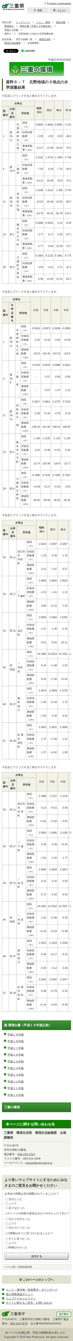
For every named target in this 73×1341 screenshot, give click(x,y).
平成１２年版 (15, 1081)
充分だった (15, 1199)
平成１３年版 (15, 1074)
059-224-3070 (19, 1323)
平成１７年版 (15, 1048)
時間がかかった (18, 1247)
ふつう (13, 1203)
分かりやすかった (19, 1219)
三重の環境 (12, 1107)
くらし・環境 (43, 22)
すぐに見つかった (19, 1238)
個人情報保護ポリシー (19, 1294)
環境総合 (9, 26)
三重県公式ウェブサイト (13, 6)
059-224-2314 (26, 1154)
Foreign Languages (59, 3)
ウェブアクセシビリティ (21, 1298)
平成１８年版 (15, 1041)
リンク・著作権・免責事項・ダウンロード (32, 1289)
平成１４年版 (11, 29)
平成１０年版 (15, 1095)
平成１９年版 (15, 1034)
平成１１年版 (15, 1088)
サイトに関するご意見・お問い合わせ (29, 1302)
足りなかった (17, 1207)
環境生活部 (45, 39)
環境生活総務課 (12, 43)
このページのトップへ (38, 1279)
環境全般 (60, 22)
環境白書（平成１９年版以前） (36, 26)
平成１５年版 (15, 1061)
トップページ (23, 22)
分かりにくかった (19, 1227)
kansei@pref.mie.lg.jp (39, 1162)
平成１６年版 (15, 1054)
